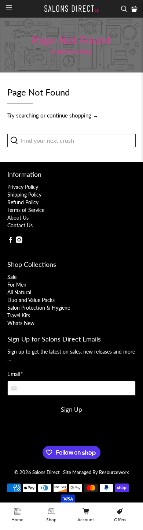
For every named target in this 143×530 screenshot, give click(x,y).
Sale (11, 277)
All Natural (19, 292)
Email (15, 373)
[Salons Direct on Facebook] (10, 241)
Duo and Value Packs (31, 300)
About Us (18, 217)
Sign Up (71, 410)
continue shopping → (72, 115)
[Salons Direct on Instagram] (19, 241)
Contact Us (20, 225)
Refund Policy (22, 202)
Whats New (20, 323)
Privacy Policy (22, 187)
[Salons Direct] (71, 8)
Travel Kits (18, 315)
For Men (16, 284)
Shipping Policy (24, 194)
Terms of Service (25, 210)
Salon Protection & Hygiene (38, 308)
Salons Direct (46, 472)
